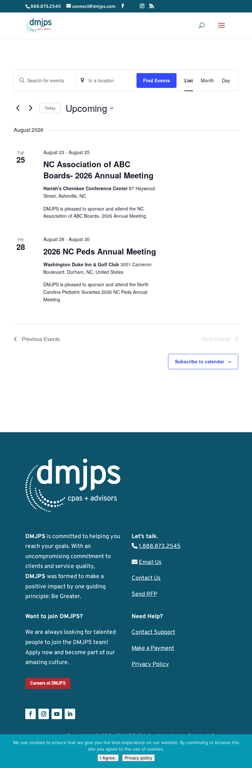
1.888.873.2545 (159, 546)
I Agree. (108, 757)
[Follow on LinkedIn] (70, 714)
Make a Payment (153, 648)
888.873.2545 (46, 7)
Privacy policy (138, 757)
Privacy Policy (150, 664)
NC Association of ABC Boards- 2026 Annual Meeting (98, 169)
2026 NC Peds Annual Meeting (99, 251)
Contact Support (153, 632)
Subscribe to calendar (199, 361)
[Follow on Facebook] (30, 714)
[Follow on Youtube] (57, 714)
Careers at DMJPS (48, 683)
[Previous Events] (18, 108)
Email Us (150, 562)
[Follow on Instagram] (43, 714)
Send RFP (144, 594)
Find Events (156, 80)
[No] (244, 751)
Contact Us (146, 578)
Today (50, 108)
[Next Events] (30, 108)
